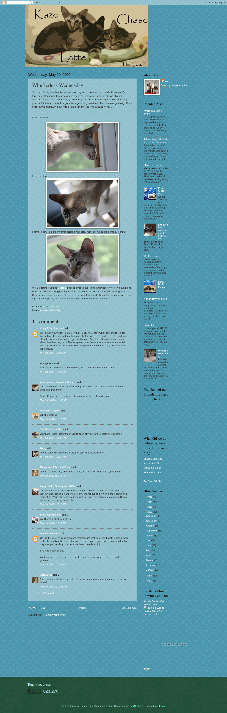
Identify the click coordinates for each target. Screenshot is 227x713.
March (149, 560)
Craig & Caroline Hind (52, 328)
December (151, 516)
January (150, 570)
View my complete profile (174, 85)
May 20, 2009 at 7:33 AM (53, 372)
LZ (166, 80)
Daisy (43, 448)
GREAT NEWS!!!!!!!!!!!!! (156, 299)
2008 (150, 576)
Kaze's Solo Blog (152, 463)
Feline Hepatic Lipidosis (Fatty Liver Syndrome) (156, 140)
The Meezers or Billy (51, 429)
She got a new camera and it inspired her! (163, 232)
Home (83, 607)
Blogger (161, 706)
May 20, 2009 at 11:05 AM (53, 400)
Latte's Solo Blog (152, 468)
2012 (150, 497)
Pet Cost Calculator (154, 481)
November (151, 521)
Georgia (62, 287)
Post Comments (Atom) (55, 615)
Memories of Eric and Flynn (55, 467)
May (148, 550)
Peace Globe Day (161, 191)
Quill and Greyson (50, 410)
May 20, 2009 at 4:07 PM (53, 438)
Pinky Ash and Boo (50, 514)
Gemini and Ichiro (50, 533)
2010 (150, 507)
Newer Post (36, 607)
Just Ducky (46, 574)
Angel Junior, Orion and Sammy (58, 382)
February (151, 565)
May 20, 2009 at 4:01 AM (53, 353)
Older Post (129, 607)
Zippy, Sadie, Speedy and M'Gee (58, 486)
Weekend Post (151, 256)
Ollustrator (138, 706)
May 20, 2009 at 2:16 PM (53, 419)
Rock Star (149, 325)
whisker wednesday (50, 310)
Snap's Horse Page (153, 472)
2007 (150, 581)
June (149, 545)
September (152, 530)
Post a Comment (45, 593)
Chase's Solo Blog (153, 459)
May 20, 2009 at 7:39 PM (53, 564)
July (148, 540)
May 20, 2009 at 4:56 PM (53, 457)
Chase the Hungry (153, 165)
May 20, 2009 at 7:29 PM (53, 523)
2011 (150, 502)
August (150, 535)
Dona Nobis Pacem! (162, 284)
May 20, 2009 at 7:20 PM (53, 504)
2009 (150, 512)
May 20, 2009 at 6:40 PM (53, 476)
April (149, 555)
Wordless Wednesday (163, 353)
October (150, 525)
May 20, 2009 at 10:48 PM (53, 586)
